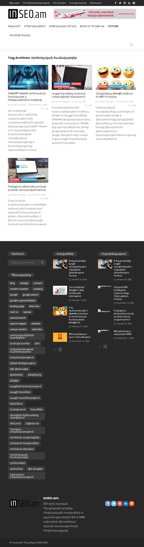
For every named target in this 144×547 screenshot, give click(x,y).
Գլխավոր (14, 2)
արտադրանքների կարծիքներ (22, 336)
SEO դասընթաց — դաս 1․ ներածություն (80, 335)
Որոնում (76, 84)
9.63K (45, 199)
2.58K (133, 105)
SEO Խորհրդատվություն (36, 2)
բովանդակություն (22, 357)
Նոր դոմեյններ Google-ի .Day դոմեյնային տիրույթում (77, 291)
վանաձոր (16, 468)
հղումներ (37, 409)
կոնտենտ (16, 403)
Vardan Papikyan (18, 105)
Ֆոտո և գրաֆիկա (92, 26)
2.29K (89, 105)
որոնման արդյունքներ (24, 437)
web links (37, 329)
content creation (19, 289)
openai (27, 312)
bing (12, 283)
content (38, 283)
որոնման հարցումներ (24, 443)
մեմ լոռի (15, 423)
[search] (131, 44)
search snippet (18, 323)
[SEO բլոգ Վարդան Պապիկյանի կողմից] (24, 503)
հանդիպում (17, 409)
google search (30, 294)
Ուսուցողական (78, 2)
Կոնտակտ (96, 2)
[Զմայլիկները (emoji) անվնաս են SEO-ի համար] (116, 77)
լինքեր (14, 380)
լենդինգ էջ (34, 374)
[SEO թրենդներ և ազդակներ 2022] (105, 331)
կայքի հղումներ (20, 392)
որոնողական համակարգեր (19, 456)
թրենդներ (16, 374)
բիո (37, 343)
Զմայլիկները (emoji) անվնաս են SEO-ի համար (114, 95)
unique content (18, 329)
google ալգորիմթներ (23, 300)
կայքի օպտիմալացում (25, 397)
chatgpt (24, 283)
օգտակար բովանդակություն (22, 475)
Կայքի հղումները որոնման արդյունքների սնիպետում (69, 95)
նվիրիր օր (32, 423)
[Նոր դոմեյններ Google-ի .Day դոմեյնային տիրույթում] (60, 290)
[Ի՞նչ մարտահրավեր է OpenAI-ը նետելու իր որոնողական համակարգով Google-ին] (60, 311)
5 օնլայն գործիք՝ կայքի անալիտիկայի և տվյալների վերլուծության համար (78, 268)
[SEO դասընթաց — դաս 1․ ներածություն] (60, 337)
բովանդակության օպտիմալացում (22, 350)
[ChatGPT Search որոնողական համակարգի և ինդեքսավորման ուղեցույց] (28, 77)
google (14, 294)
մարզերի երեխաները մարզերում (24, 416)
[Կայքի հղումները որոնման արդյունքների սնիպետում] (72, 77)
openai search (18, 317)
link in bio (34, 306)
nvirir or (14, 312)
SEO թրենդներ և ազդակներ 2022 (122, 333)
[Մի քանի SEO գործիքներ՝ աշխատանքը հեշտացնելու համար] (105, 287)
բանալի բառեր (20, 343)
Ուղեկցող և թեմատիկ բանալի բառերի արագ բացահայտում (27, 188)
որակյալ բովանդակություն (22, 430)
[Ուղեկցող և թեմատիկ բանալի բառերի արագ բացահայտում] (28, 170)
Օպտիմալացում (34, 26)
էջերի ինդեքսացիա (22, 363)
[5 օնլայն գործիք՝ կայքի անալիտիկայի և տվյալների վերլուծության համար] (60, 264)
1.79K (45, 109)
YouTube (113, 26)
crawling (38, 289)
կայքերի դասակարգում (25, 386)
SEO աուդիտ (59, 2)
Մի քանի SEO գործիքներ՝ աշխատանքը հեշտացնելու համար (121, 293)
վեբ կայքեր (35, 468)
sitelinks (35, 323)
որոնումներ (17, 463)
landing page (17, 306)
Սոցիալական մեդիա (62, 26)
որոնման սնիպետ (22, 449)
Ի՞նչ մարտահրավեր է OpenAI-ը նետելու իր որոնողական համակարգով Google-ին (78, 315)
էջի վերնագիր (19, 369)
